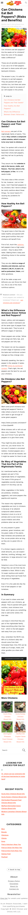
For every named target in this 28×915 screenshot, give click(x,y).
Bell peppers (6, 131)
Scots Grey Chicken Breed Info (13, 794)
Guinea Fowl (6, 854)
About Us (14, 886)
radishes (20, 244)
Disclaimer (14, 884)
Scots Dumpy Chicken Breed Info (14, 797)
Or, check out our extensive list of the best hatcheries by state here (13, 776)
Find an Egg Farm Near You (11, 851)
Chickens (5, 835)
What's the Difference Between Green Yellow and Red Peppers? (14, 114)
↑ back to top (14, 869)
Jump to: (9, 96)
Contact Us (14, 889)
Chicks (4, 838)
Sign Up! (4, 898)
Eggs (3, 841)
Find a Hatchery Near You (11, 844)
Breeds (4, 832)
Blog (3, 829)
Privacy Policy (14, 881)
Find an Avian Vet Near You (11, 848)
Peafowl (4, 857)
